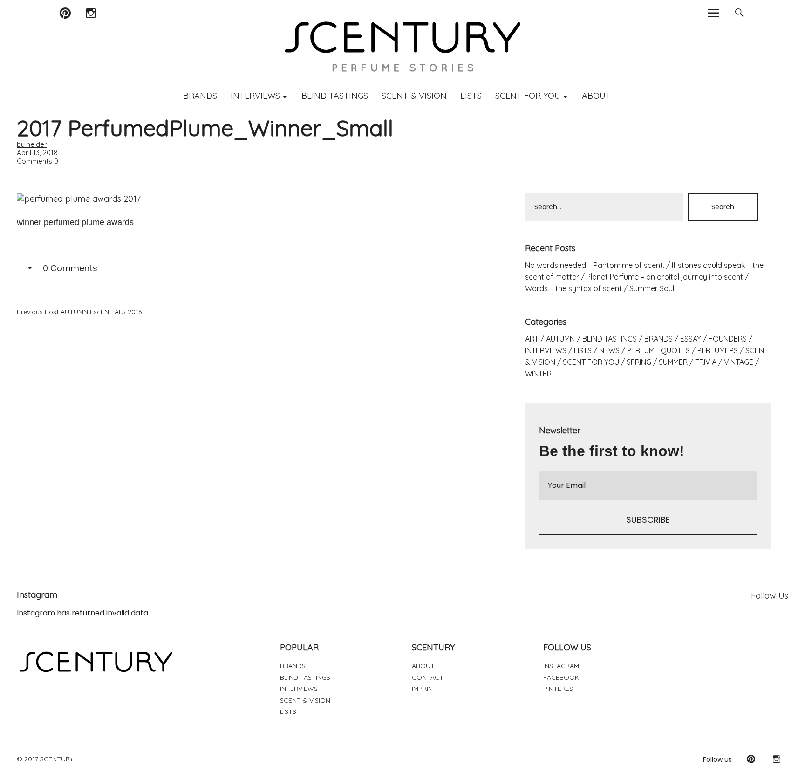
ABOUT (596, 95)
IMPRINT (424, 688)
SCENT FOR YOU (527, 95)
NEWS (609, 350)
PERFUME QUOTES (658, 350)
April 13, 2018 (37, 152)
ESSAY (690, 338)
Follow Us (769, 595)
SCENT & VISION (414, 95)
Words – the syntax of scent (573, 288)
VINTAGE (738, 362)
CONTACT (427, 677)
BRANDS (200, 95)
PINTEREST (560, 688)
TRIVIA (705, 362)
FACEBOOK (561, 677)
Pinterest (65, 25)
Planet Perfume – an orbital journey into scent (665, 276)
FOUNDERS (728, 338)
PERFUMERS (717, 350)
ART (532, 338)
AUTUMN (560, 338)
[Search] (739, 13)
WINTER (538, 373)
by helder (32, 144)
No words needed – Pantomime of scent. (594, 265)
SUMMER (673, 362)
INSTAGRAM (561, 666)
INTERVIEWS (255, 95)
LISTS (471, 95)
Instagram (90, 25)
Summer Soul (651, 288)
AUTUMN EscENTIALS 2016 (79, 312)
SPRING (639, 362)
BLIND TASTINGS (334, 95)
